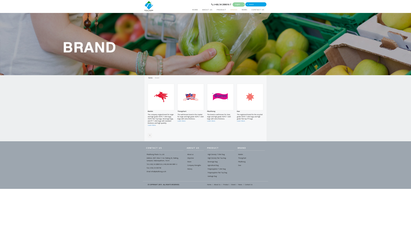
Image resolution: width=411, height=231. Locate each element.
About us (190, 154)
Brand (234, 9)
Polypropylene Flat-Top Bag (217, 173)
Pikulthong (241, 162)
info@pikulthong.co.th (158, 171)
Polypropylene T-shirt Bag (217, 169)
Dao (239, 165)
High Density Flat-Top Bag (217, 158)
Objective (190, 158)
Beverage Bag (212, 162)
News (244, 9)
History (189, 169)
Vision (189, 162)
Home (195, 9)
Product (221, 9)
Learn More (152, 125)
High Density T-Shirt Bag (216, 154)
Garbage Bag (212, 176)
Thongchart (242, 158)
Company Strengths (194, 165)
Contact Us (258, 9)
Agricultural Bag (213, 165)
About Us (207, 9)
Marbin (240, 154)
